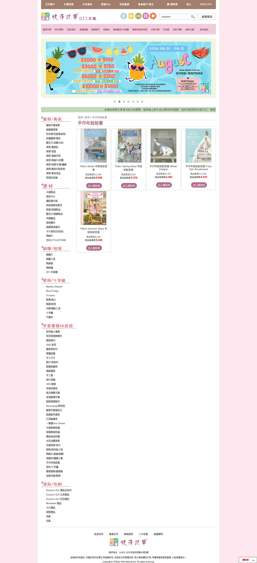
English (206, 4)
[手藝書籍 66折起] (58, 326)
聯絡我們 (128, 534)
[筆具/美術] (58, 119)
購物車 (174, 4)
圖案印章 (47, 29)
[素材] (58, 186)
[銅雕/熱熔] (58, 249)
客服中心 (106, 4)
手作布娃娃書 (99, 117)
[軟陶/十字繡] (58, 281)
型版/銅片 (71, 29)
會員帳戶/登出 (146, 4)
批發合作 (98, 534)
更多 (88, 117)
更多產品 (204, 29)
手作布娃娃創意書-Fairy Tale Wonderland (198, 168)
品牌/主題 (189, 29)
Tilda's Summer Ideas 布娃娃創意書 (93, 230)
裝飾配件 (95, 29)
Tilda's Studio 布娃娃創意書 (93, 168)
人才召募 (143, 534)
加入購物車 (94, 185)
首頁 (80, 117)
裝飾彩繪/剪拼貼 (140, 29)
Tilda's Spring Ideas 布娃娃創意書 (128, 168)
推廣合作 (113, 534)
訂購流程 (69, 4)
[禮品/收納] (58, 484)
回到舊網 (124, 4)
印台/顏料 (59, 29)
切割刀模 (155, 29)
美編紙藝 (84, 29)
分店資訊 (87, 4)
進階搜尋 (207, 16)
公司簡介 (50, 4)
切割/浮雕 (177, 29)
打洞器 (166, 29)
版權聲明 (158, 534)
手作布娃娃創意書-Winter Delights (163, 168)
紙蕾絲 (106, 29)
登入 (189, 4)
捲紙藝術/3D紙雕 (121, 29)
